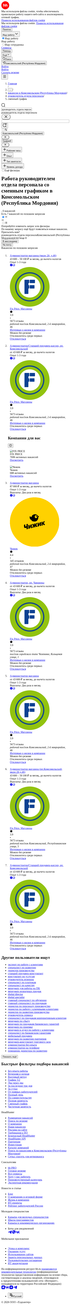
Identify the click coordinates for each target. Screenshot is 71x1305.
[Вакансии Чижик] (39, 522)
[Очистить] (6, 117)
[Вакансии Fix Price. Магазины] (39, 287)
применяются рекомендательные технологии (29, 1270)
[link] (7, 59)
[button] (5, 66)
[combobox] (16, 109)
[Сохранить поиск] (4, 125)
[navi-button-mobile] (4, 76)
